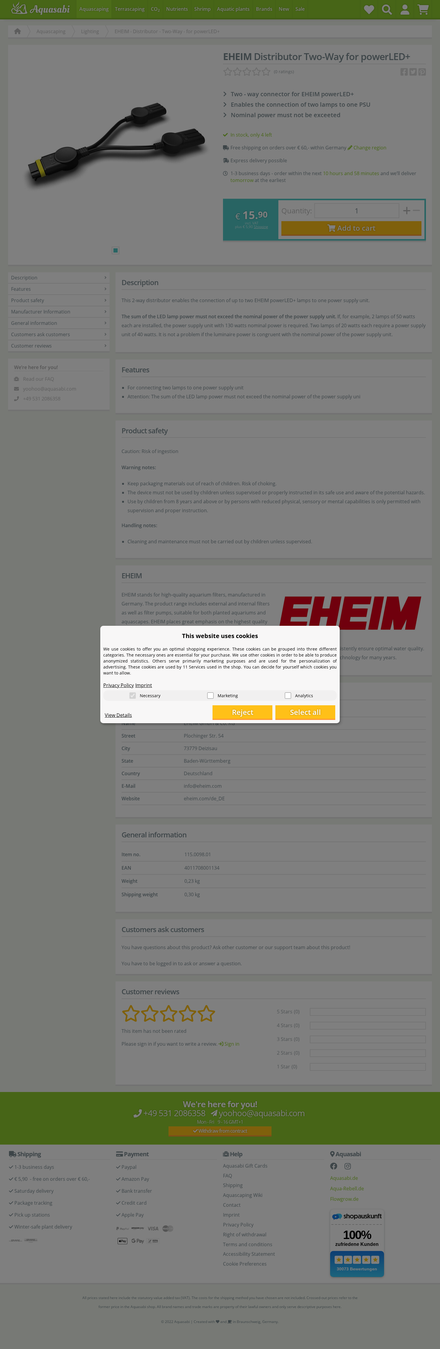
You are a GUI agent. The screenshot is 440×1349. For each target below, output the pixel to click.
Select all (305, 712)
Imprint (143, 685)
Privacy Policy (118, 685)
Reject (242, 712)
